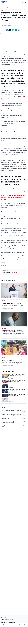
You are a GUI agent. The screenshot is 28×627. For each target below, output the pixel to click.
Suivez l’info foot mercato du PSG (9, 619)
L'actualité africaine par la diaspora (9, 621)
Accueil (2, 7)
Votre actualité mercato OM (8, 622)
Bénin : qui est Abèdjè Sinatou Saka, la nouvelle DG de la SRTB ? (16, 381)
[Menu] (25, 2)
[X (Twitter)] (10, 30)
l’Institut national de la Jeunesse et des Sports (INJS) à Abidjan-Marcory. (13, 197)
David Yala (6, 272)
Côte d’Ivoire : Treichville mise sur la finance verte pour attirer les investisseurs (16, 375)
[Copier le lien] (19, 30)
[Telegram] (16, 30)
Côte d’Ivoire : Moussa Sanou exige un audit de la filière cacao (13, 359)
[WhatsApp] (13, 30)
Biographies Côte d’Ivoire (8, 328)
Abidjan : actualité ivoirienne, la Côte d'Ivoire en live (17, 7)
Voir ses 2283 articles (14, 272)
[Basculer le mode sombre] (22, 2)
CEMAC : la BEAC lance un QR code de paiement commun (16, 390)
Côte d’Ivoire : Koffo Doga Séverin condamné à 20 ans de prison (16, 385)
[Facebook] (7, 30)
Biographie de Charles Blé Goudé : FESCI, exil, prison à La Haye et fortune (13, 330)
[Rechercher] (19, 2)
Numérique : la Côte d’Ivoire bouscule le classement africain (17, 395)
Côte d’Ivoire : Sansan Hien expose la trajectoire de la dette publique (13, 302)
